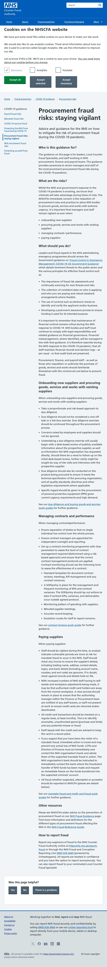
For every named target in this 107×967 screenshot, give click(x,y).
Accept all (15, 79)
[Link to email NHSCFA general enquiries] (58, 944)
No (25, 889)
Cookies (8, 929)
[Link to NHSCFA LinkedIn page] (52, 944)
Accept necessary (66, 81)
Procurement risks (67, 99)
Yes (13, 889)
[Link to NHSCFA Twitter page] (33, 944)
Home (9, 22)
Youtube (67, 70)
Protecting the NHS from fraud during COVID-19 (16, 129)
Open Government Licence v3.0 (58, 954)
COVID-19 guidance (45, 99)
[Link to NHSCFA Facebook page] (39, 944)
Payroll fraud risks (12, 114)
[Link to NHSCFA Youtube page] (46, 945)
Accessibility (10, 921)
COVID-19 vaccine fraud (15, 123)
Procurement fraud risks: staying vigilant (16, 137)
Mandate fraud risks (13, 118)
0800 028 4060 (65, 853)
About (25, 22)
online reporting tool (80, 927)
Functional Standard (74, 22)
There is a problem (46, 889)
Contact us (9, 925)
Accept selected (40, 81)
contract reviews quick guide (64, 625)
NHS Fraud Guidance (82, 816)
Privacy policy (10, 933)
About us (8, 916)
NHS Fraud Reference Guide (68, 827)
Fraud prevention (46, 22)
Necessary (16, 70)
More (97, 22)
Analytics (42, 70)
